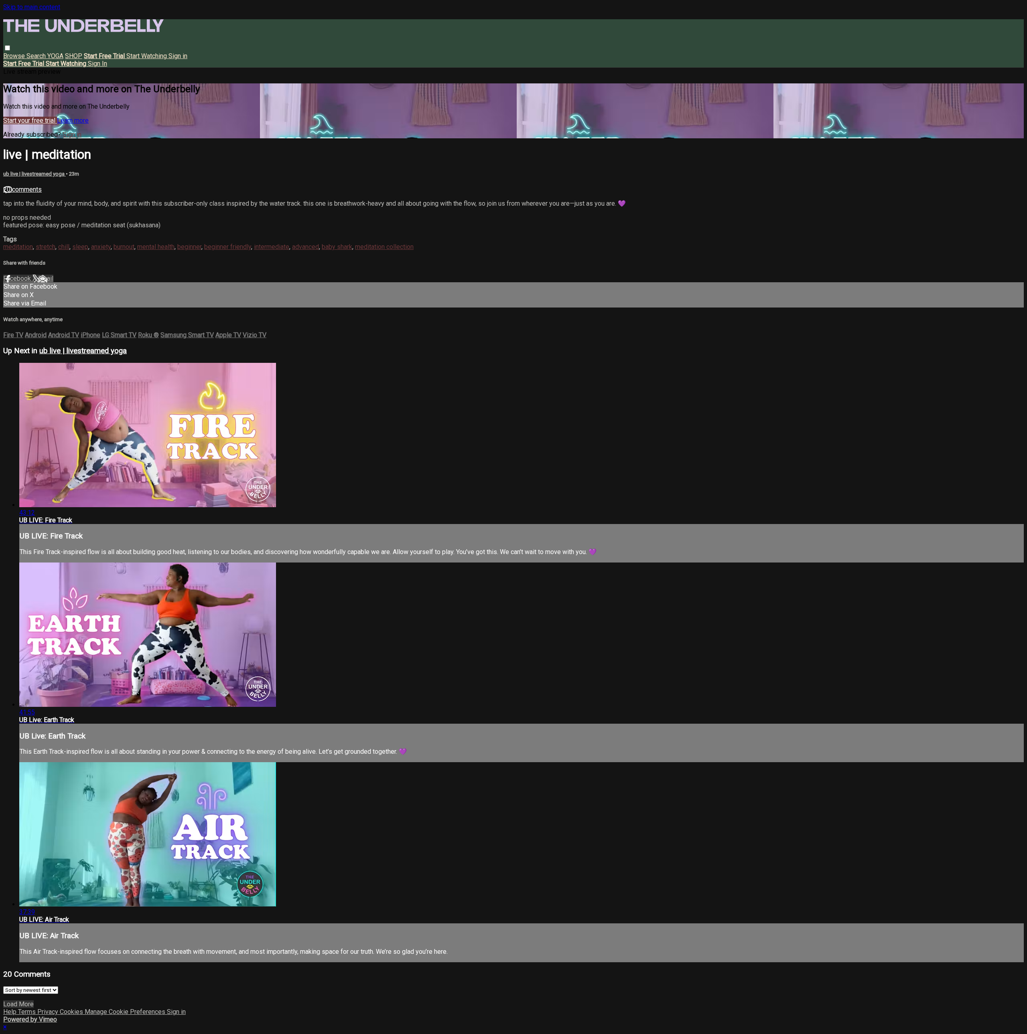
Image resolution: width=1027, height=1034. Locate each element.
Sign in (177, 56)
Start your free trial (30, 120)
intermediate (271, 247)
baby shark (337, 247)
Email (45, 278)
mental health (156, 247)
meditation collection (384, 247)
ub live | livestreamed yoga (34, 174)
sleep (80, 247)
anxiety (101, 247)
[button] (7, 48)
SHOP (73, 56)
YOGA (55, 56)
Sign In (97, 63)
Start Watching (147, 56)
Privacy (48, 1012)
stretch (45, 247)
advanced (305, 247)
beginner (189, 247)
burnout (124, 247)
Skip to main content (31, 7)
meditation (18, 247)
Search (36, 56)
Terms (27, 1012)
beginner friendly (227, 247)
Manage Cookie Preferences (126, 1012)
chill (63, 247)
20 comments (22, 189)
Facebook (17, 278)
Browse (14, 56)
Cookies (72, 1012)
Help (10, 1012)
